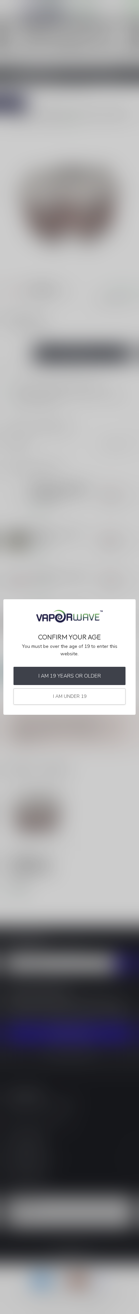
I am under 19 (69, 696)
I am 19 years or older (69, 675)
